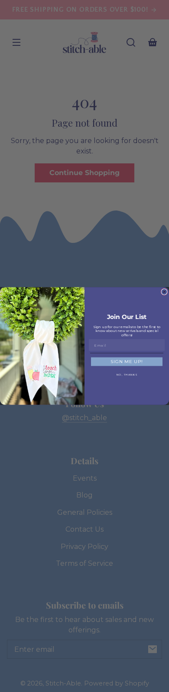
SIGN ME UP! (126, 361)
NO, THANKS (127, 374)
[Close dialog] (164, 291)
